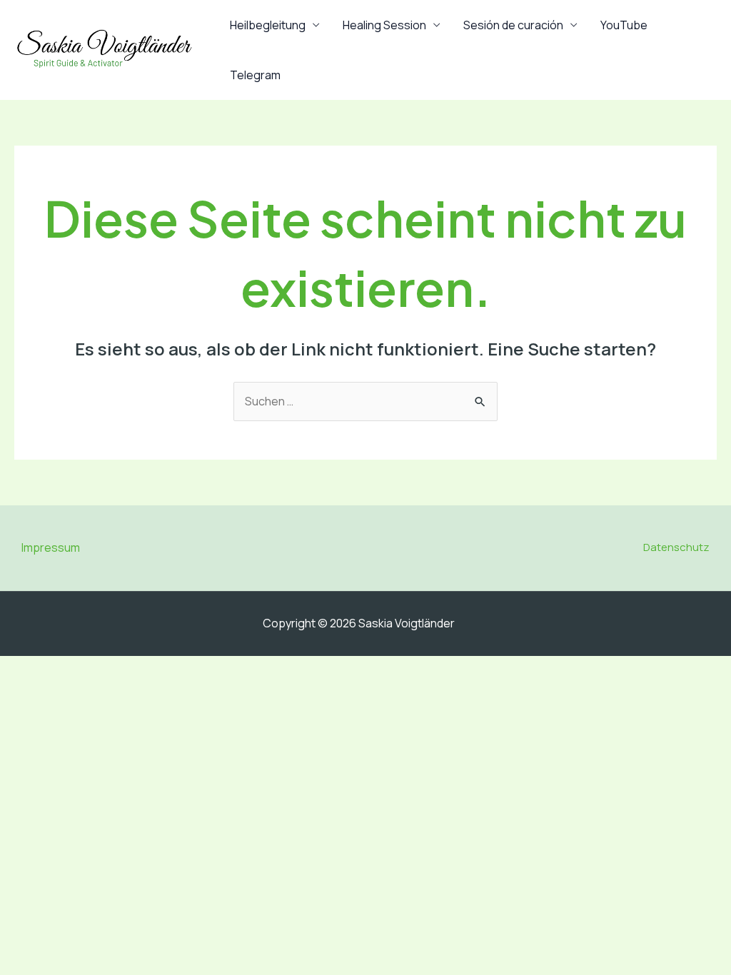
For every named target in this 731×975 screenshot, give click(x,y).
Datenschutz (676, 547)
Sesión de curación (513, 25)
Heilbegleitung (268, 25)
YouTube (623, 25)
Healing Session (384, 25)
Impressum (50, 547)
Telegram (255, 75)
